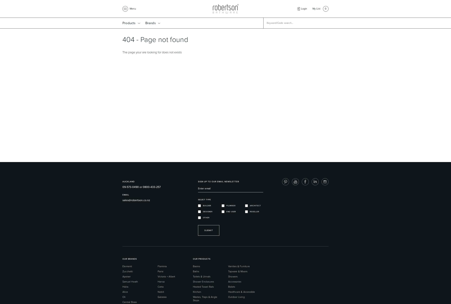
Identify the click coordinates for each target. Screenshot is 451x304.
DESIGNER (206, 211)
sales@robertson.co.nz (136, 200)
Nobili (161, 292)
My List (316, 9)
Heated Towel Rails (203, 287)
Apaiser (126, 276)
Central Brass (129, 302)
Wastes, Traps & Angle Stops (205, 298)
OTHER (205, 217)
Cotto (161, 287)
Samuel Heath (130, 281)
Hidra (125, 287)
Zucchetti (127, 271)
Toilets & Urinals (201, 276)
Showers (232, 276)
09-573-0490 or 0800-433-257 (141, 187)
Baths (196, 271)
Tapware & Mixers (237, 271)
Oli (124, 297)
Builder (206, 205)
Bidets (231, 287)
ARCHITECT (254, 205)
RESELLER (253, 211)
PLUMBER (230, 205)
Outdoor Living (236, 297)
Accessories (234, 281)
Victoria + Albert (166, 276)
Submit (208, 230)
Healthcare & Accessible (241, 292)
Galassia (162, 297)
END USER (230, 211)
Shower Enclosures (203, 281)
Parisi (160, 271)
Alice (125, 292)
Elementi (127, 266)
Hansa (161, 281)
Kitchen (197, 292)
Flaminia (162, 266)
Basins (196, 266)
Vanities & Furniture (239, 266)
